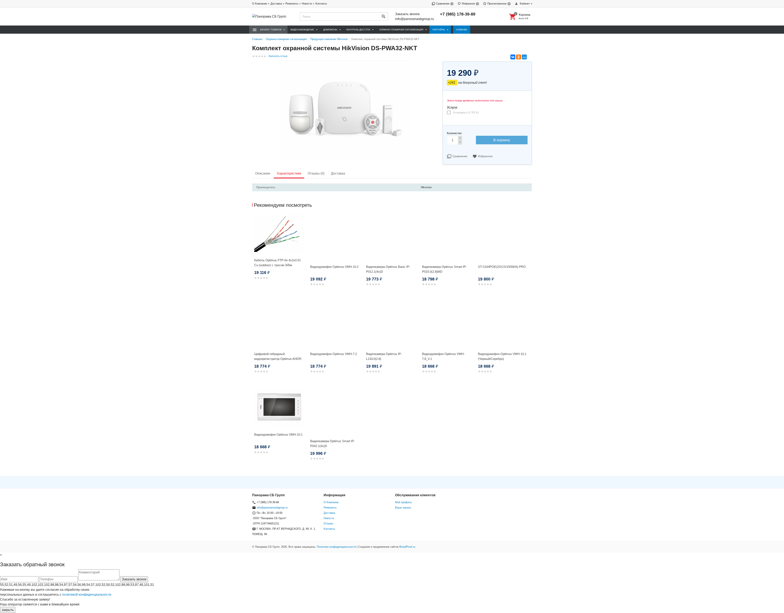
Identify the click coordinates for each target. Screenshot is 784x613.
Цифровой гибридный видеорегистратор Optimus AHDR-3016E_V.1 (278, 358)
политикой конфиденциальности (86, 594)
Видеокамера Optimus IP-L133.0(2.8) (384, 356)
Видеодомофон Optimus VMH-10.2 (334, 266)
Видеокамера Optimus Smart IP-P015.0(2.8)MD (444, 269)
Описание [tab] (262, 173)
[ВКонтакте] (512, 57)
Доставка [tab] (338, 173)
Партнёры (438, 29)
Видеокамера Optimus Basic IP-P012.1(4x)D (388, 269)
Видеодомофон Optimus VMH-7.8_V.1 (443, 356)
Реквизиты (291, 3)
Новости (307, 3)
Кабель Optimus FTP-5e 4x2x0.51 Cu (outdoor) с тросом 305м (277, 262)
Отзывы (328, 523)
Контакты (321, 3)
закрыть (8, 610)
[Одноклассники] (518, 57)
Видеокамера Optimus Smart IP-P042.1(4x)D (332, 443)
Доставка (276, 3)
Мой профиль (403, 502)
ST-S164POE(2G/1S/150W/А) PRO (502, 266)
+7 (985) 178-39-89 (457, 14)
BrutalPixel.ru (407, 546)
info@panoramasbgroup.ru (414, 19)
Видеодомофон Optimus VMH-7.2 (333, 354)
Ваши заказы (403, 507)
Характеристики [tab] (289, 173)
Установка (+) (466, 112)
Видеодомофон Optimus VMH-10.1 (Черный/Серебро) (502, 356)
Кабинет (524, 3)
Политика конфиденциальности (336, 546)
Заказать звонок (407, 14)
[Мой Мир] (524, 57)
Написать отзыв (277, 56)
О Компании (259, 3)
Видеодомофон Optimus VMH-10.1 (278, 434)
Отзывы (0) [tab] (316, 173)
